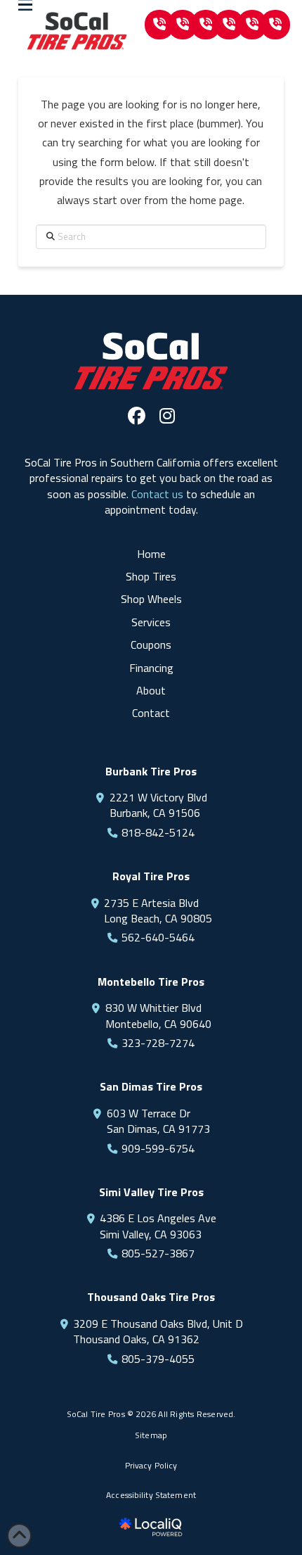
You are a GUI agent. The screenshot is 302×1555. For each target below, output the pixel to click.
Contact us (157, 493)
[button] (159, 24)
